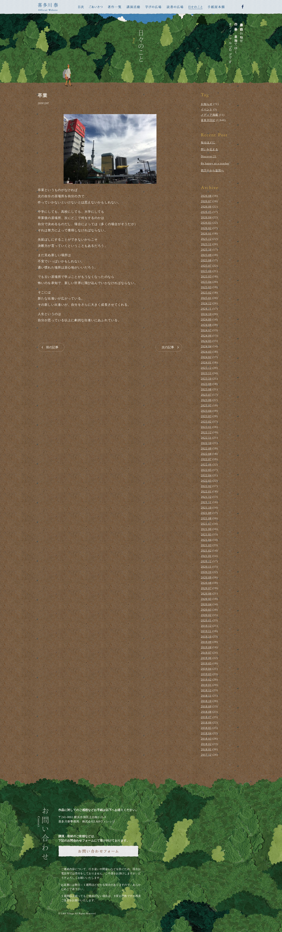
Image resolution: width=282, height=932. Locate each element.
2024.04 (206, 346)
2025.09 (206, 255)
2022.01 (206, 491)
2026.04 (206, 217)
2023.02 (206, 421)
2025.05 (206, 276)
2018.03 (206, 738)
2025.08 (206, 260)
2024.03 (206, 351)
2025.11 (206, 244)
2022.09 (206, 448)
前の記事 (52, 347)
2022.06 (206, 464)
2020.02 (206, 615)
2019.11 (206, 631)
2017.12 (206, 754)
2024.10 (206, 314)
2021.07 (206, 523)
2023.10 (206, 378)
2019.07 (206, 652)
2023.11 (206, 373)
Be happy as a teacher (215, 163)
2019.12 (206, 625)
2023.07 (206, 394)
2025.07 (206, 265)
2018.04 (206, 733)
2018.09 (206, 706)
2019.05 (206, 663)
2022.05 (206, 469)
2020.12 (206, 561)
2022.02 (206, 486)
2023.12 (206, 367)
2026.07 (206, 201)
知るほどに (208, 142)
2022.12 (206, 432)
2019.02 (206, 679)
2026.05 (206, 212)
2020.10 (206, 572)
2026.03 (206, 222)
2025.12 (206, 238)
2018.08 (206, 711)
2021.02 (206, 550)
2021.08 (206, 518)
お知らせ (206, 104)
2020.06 (206, 593)
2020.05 (206, 598)
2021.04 (206, 539)
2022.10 (206, 443)
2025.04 (206, 281)
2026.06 (206, 206)
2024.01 (206, 362)
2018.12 (206, 690)
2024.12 (206, 303)
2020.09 (206, 577)
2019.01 (206, 684)
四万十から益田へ (212, 170)
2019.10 (206, 636)
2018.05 (206, 727)
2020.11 (206, 566)
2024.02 (206, 357)
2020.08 (206, 582)
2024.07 (206, 330)
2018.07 (206, 717)
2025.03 (206, 287)
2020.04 (206, 604)
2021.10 (206, 507)
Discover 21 (209, 156)
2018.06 (206, 722)
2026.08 (206, 195)
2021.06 (206, 529)
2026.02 (206, 228)
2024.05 (206, 340)
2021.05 (206, 534)
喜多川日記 (208, 120)
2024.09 (206, 319)
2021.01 (206, 555)
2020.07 (206, 588)
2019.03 (206, 674)
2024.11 (206, 308)
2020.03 (206, 609)
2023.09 (206, 383)
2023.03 (206, 416)
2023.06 (206, 400)
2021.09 (206, 512)
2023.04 (206, 410)
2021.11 (206, 502)
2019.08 (206, 647)
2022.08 (206, 453)
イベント (206, 109)
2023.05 (206, 405)
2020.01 (206, 620)
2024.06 (206, 335)
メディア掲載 (209, 114)
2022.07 (206, 459)
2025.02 (206, 292)
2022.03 (206, 480)
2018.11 (206, 695)
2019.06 (206, 658)
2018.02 (206, 744)
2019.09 (206, 641)
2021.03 (206, 545)
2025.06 (206, 271)
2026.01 (206, 233)
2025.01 (206, 298)
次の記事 (168, 347)
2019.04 (206, 668)
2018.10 (206, 701)
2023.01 (206, 426)
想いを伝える (209, 149)
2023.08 (206, 389)
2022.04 (206, 475)
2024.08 (206, 324)
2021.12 (206, 496)
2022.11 (206, 437)
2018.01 (206, 749)
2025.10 (206, 249)
